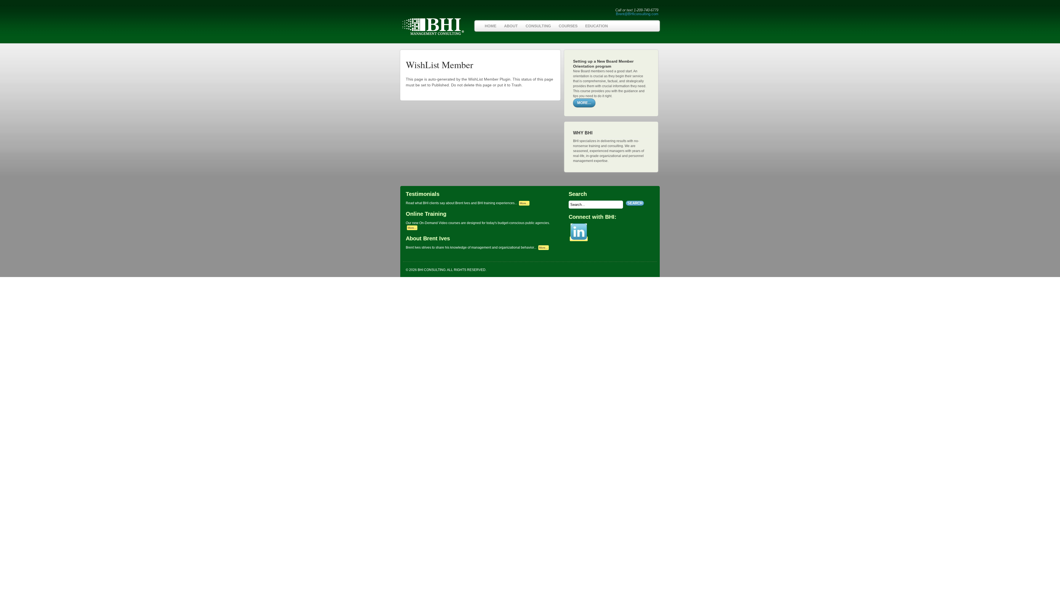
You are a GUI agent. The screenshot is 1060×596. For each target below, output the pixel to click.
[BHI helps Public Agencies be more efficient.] (432, 34)
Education (596, 26)
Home (490, 26)
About (511, 26)
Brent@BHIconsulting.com (637, 14)
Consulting (538, 26)
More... (524, 203)
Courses (568, 26)
